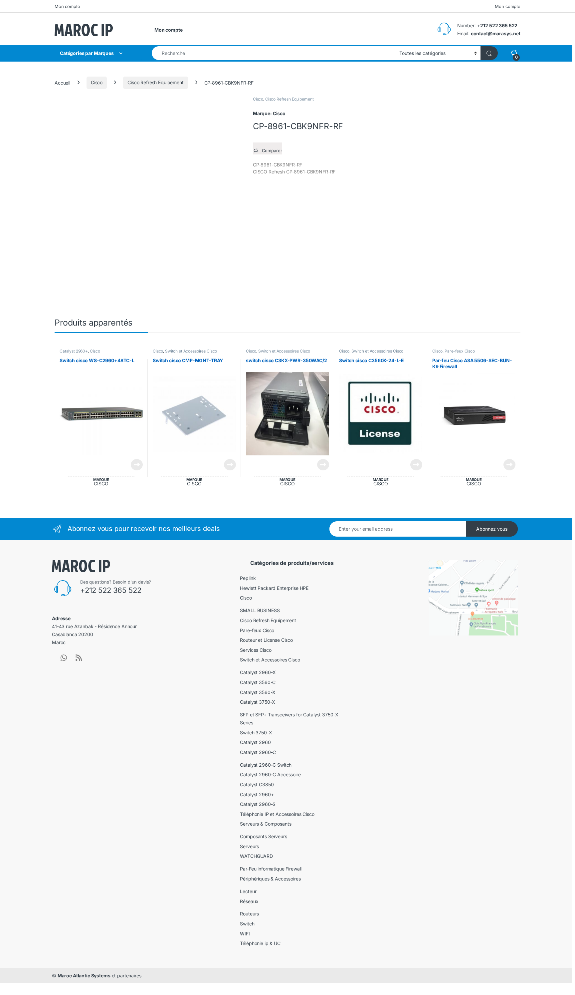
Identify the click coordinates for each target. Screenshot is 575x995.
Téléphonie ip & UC (260, 943)
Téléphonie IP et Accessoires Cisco (277, 814)
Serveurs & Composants (265, 824)
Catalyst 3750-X (257, 702)
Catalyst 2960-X (258, 672)
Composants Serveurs (263, 836)
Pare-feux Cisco (460, 351)
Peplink (248, 578)
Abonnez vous (491, 529)
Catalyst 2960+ (74, 351)
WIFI (245, 933)
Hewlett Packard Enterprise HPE (274, 588)
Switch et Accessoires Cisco (191, 351)
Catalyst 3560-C (258, 682)
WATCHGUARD (256, 856)
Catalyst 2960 (255, 742)
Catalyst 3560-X (258, 692)
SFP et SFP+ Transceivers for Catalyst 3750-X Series (289, 718)
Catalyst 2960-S (258, 804)
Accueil (62, 82)
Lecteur (248, 891)
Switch (247, 923)
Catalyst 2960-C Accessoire (270, 774)
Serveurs (249, 846)
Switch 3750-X (256, 732)
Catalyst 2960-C (258, 752)
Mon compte (67, 6)
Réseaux (249, 901)
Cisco (96, 82)
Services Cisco (255, 650)
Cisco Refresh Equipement (155, 82)
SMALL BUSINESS (260, 610)
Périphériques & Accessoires (270, 878)
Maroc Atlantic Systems (84, 975)
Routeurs (249, 913)
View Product (134, 464)
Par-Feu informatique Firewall (270, 868)
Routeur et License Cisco (266, 640)
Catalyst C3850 (257, 784)
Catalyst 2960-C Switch (265, 765)
